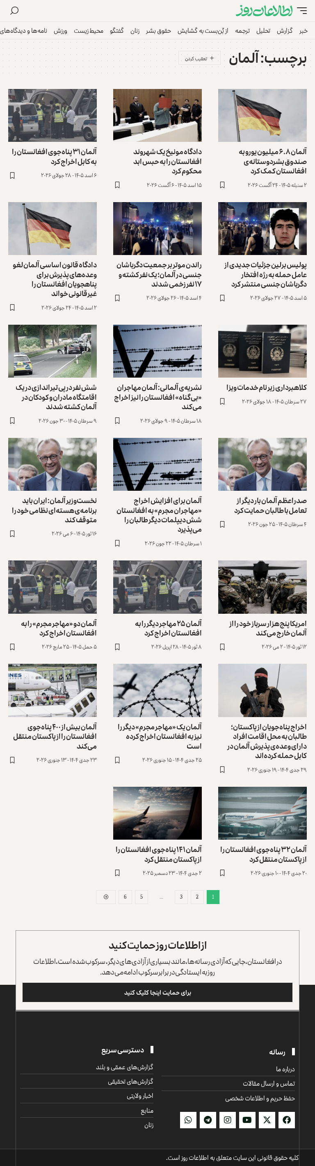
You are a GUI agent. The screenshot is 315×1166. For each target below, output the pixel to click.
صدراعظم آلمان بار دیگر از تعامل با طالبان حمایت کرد (270, 505)
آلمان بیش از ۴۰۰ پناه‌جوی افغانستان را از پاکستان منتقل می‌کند (55, 736)
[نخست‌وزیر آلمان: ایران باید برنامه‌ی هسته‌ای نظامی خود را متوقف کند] (52, 464)
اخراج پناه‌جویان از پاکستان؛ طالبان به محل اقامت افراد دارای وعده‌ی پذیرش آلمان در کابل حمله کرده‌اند (267, 741)
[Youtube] (247, 1120)
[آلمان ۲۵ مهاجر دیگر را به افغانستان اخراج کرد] (157, 587)
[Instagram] (227, 1120)
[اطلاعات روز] (264, 11)
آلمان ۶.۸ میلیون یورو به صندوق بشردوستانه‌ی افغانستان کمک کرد (273, 161)
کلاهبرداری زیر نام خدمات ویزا (266, 387)
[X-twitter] (267, 1120)
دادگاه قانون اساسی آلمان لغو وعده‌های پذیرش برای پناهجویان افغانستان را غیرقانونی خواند (55, 278)
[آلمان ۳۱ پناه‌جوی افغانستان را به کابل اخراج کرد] (52, 115)
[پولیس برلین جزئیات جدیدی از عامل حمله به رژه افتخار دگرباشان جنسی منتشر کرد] (262, 228)
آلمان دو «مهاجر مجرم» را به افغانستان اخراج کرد (59, 628)
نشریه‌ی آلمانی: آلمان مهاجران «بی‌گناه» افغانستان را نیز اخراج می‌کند (158, 396)
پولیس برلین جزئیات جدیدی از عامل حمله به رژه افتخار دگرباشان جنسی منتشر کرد (265, 274)
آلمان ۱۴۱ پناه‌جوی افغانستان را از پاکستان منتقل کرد (159, 853)
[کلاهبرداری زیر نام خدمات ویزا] (262, 351)
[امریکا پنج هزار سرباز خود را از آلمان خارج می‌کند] (262, 587)
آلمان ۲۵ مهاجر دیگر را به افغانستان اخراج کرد (168, 628)
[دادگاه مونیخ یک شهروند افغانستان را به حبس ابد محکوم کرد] (157, 115)
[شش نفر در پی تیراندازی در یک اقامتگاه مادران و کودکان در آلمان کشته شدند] (52, 351)
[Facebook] (286, 1120)
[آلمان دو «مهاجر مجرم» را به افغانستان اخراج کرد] (52, 587)
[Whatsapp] (188, 1120)
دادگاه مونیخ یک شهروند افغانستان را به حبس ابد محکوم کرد (167, 161)
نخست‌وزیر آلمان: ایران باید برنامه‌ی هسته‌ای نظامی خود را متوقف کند (54, 509)
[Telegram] (208, 1120)
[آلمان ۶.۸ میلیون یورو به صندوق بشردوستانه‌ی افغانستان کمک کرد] (262, 115)
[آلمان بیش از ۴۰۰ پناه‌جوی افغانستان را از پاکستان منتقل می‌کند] (52, 690)
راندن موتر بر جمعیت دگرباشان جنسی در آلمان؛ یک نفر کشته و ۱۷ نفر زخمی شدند (159, 274)
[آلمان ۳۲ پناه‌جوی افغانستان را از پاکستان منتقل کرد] (262, 813)
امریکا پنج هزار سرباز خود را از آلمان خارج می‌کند (268, 628)
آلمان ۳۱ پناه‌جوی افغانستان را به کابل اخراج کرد (54, 156)
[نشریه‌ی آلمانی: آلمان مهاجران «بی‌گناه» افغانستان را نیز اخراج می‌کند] (157, 351)
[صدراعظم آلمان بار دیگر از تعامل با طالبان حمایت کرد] (262, 464)
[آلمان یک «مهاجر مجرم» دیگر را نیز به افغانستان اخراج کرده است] (157, 690)
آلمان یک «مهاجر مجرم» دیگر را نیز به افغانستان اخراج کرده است (160, 736)
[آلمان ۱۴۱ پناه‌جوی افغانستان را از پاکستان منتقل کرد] (157, 813)
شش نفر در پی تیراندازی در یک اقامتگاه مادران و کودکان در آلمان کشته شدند (56, 396)
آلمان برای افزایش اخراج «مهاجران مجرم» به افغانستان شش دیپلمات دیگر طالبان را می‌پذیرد (159, 514)
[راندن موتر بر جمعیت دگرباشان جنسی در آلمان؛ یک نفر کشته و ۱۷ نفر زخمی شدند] (157, 228)
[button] (300, 11)
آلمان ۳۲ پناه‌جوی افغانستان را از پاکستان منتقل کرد (263, 853)
